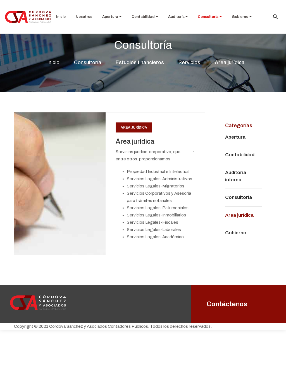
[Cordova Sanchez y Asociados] (28, 16)
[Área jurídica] (60, 183)
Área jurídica (134, 127)
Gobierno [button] (240, 17)
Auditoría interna (235, 176)
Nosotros (84, 17)
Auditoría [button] (176, 17)
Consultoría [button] (208, 17)
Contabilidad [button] (143, 17)
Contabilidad (239, 154)
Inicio (61, 17)
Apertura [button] (110, 17)
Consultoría (238, 197)
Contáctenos (227, 304)
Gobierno (235, 232)
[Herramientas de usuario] (191, 151)
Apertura (235, 137)
